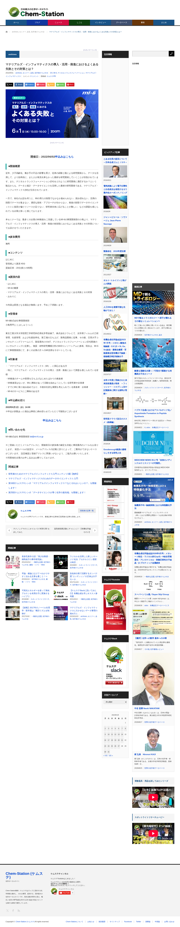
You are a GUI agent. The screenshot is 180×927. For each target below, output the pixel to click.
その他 (146, 649)
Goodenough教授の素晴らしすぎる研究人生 (115, 451)
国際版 (147, 922)
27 (119, 746)
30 (105, 752)
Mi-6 (55, 73)
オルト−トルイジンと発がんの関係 (115, 282)
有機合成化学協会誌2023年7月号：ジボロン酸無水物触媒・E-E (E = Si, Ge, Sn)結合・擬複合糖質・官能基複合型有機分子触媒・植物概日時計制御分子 (115, 348)
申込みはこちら (64, 156)
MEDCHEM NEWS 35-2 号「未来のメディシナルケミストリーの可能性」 (153, 461)
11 (112, 734)
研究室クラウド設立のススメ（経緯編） (115, 420)
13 (119, 734)
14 (122, 734)
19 (115, 740)
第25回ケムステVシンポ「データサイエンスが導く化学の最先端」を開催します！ (47, 492)
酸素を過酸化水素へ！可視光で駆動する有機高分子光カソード (153, 372)
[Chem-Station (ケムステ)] (36, 12)
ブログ (37, 22)
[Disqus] (52, 658)
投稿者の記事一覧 (87, 511)
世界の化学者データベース (154, 722)
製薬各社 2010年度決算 (115, 251)
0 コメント (35, 76)
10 (108, 734)
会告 (32, 73)
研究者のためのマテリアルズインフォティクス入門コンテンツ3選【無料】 (43, 474)
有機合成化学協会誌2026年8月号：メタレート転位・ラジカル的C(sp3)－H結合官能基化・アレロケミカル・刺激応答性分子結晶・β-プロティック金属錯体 (153, 558)
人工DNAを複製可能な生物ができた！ (114, 309)
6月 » (111, 756)
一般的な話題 (38, 562)
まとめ (164, 22)
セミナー (26, 73)
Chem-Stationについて (74, 922)
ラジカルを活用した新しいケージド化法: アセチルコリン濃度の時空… (83, 559)
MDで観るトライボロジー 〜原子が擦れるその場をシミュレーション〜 (153, 319)
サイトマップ (115, 922)
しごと (79, 22)
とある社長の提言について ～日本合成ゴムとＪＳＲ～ (115, 160)
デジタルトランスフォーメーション (71, 73)
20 (119, 740)
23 (105, 746)
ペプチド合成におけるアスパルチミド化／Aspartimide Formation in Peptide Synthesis (153, 413)
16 (105, 740)
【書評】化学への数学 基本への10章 (150, 638)
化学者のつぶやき (41, 73)
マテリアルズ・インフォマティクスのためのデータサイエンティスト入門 (43, 478)
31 (108, 752)
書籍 (143, 22)
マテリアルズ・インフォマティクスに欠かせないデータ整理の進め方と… (83, 610)
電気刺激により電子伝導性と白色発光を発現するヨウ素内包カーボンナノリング (115, 189)
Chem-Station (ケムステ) (24, 875)
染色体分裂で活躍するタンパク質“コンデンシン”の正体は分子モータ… (83, 576)
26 (115, 746)
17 (108, 740)
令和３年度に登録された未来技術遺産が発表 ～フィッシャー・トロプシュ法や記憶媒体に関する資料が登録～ (115, 387)
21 (122, 740)
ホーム (16, 22)
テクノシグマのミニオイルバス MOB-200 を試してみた (31, 530)
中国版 (157, 922)
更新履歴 (102, 922)
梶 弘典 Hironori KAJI (145, 754)
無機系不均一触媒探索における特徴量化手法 (153, 506)
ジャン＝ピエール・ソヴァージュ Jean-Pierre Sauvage (115, 220)
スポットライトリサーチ (88, 565)
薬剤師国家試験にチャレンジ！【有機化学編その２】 (72, 530)
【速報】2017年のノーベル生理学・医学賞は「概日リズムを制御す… (36, 610)
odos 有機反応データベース (157, 427)
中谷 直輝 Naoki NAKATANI (146, 708)
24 (108, 746)
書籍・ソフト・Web (37, 565)
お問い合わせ (169, 922)
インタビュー (100, 22)
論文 (160, 335)
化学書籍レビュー (157, 649)
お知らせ (90, 922)
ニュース (58, 22)
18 (112, 740)
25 (112, 746)
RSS (18, 910)
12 (115, 734)
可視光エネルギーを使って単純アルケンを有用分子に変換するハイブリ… (35, 593)
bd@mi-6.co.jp (36, 436)
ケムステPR (51, 76)
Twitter (138, 922)
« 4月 (106, 756)
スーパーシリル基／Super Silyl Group (151, 594)
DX (51, 73)
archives (18, 73)
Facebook (128, 922)
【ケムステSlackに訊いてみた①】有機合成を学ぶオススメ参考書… (83, 593)
